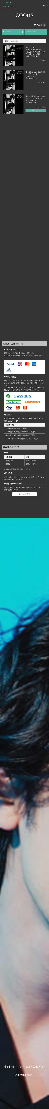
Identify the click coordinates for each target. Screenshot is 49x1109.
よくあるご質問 (24, 494)
